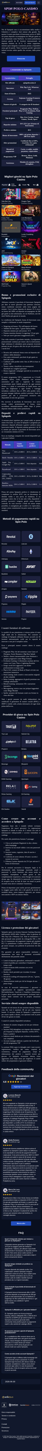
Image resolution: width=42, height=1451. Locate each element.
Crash (24, 185)
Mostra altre (21, 1223)
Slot (34, 185)
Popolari (4, 185)
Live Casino (14, 184)
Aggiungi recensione (21, 1087)
